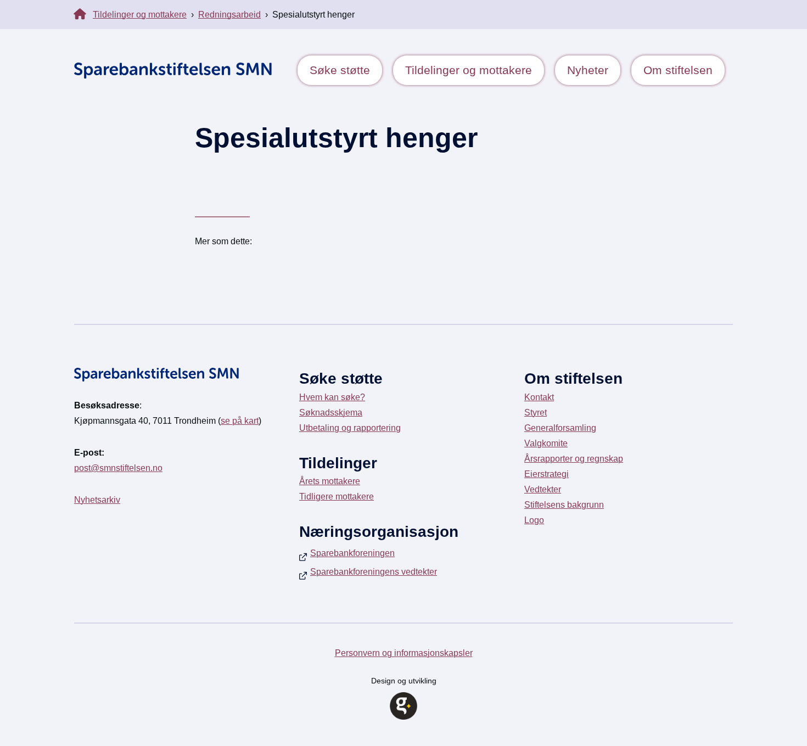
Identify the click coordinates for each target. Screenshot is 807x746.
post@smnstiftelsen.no (118, 468)
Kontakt (539, 397)
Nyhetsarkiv (97, 499)
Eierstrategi (546, 474)
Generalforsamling (560, 428)
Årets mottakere (329, 481)
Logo (534, 520)
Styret (535, 412)
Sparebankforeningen (352, 553)
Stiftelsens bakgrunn (564, 504)
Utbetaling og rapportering (350, 428)
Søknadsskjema (330, 412)
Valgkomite (546, 443)
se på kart (240, 420)
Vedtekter (542, 489)
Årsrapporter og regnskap (573, 458)
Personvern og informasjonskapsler (404, 653)
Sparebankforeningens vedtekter (373, 571)
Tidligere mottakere (336, 496)
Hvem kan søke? (332, 397)
